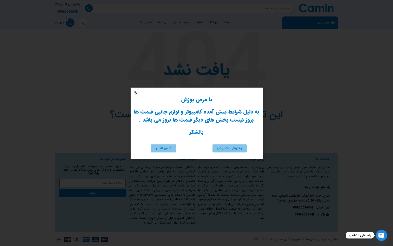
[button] (136, 93)
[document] (196, 123)
